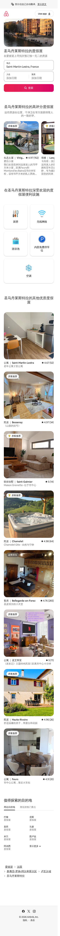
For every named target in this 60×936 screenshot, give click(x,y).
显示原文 (41, 4)
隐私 (25, 920)
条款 (32, 920)
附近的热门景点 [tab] (28, 807)
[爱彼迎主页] (6, 14)
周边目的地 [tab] (9, 807)
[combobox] (28, 67)
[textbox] (16, 78)
